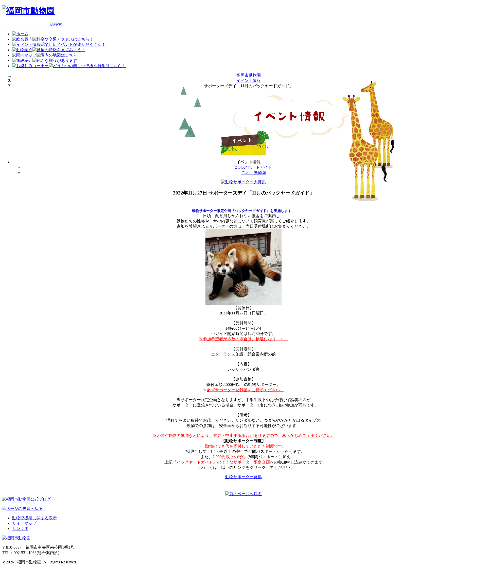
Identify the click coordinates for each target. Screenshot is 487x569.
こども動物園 (253, 172)
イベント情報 (248, 80)
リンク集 (20, 528)
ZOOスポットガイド (253, 167)
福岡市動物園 (248, 75)
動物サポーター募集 (243, 477)
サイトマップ (24, 523)
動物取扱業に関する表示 (34, 518)
